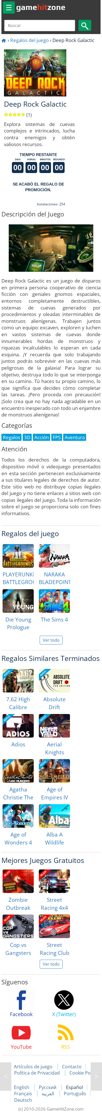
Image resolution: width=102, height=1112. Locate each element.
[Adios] (18, 726)
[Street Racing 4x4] (54, 881)
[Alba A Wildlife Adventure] (54, 816)
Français (23, 1093)
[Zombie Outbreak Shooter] (18, 881)
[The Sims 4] (54, 601)
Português (75, 1093)
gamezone (40, 7)
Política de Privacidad (37, 1073)
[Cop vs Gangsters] (18, 926)
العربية (48, 1093)
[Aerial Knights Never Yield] (54, 726)
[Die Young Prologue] (18, 601)
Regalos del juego (29, 40)
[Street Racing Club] (54, 926)
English (22, 1087)
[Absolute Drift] (54, 680)
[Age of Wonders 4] (18, 816)
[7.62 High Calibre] (18, 680)
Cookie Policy (83, 1073)
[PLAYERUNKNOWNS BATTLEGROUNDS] (18, 556)
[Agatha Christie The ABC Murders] (18, 771)
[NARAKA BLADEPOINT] (54, 556)
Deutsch (23, 1100)
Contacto (72, 1066)
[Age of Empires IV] (54, 771)
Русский (48, 1087)
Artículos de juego (33, 1066)
